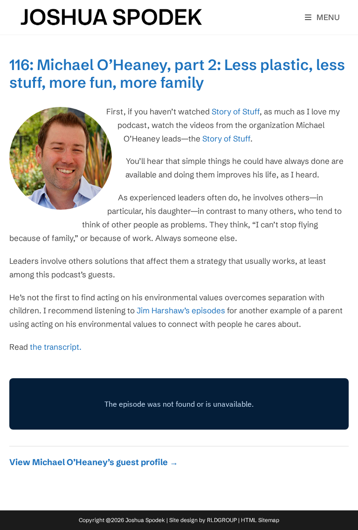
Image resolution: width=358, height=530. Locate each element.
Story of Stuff (236, 111)
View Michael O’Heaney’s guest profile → (93, 462)
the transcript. (56, 347)
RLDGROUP (222, 519)
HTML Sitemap (260, 519)
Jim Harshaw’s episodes (181, 310)
